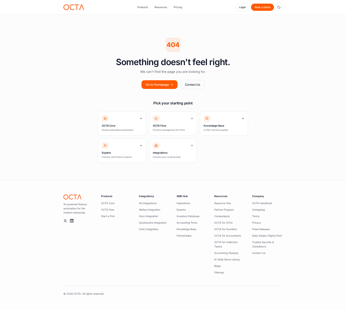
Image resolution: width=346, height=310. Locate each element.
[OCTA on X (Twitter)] (65, 221)
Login (242, 7)
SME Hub (182, 196)
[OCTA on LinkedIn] (72, 221)
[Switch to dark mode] (279, 7)
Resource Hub (222, 203)
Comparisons (222, 216)
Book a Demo (262, 7)
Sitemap (219, 272)
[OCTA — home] (73, 7)
